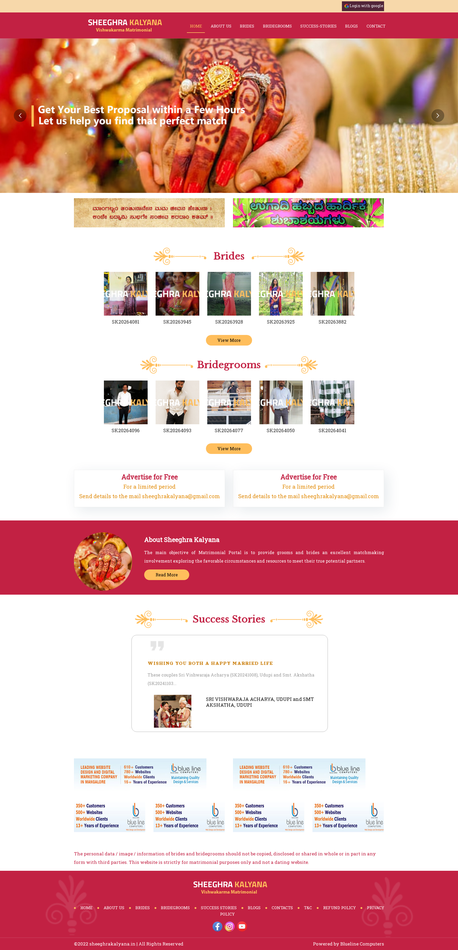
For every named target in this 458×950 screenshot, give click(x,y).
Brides (142, 907)
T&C (308, 907)
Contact (376, 26)
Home (196, 26)
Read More (167, 574)
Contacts (282, 907)
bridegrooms (277, 26)
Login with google (366, 5)
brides (247, 26)
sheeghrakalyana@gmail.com (181, 496)
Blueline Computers (362, 944)
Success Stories (219, 907)
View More (229, 340)
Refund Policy (339, 907)
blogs (351, 26)
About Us (221, 26)
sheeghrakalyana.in (112, 944)
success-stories (318, 26)
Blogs (254, 907)
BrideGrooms (175, 907)
